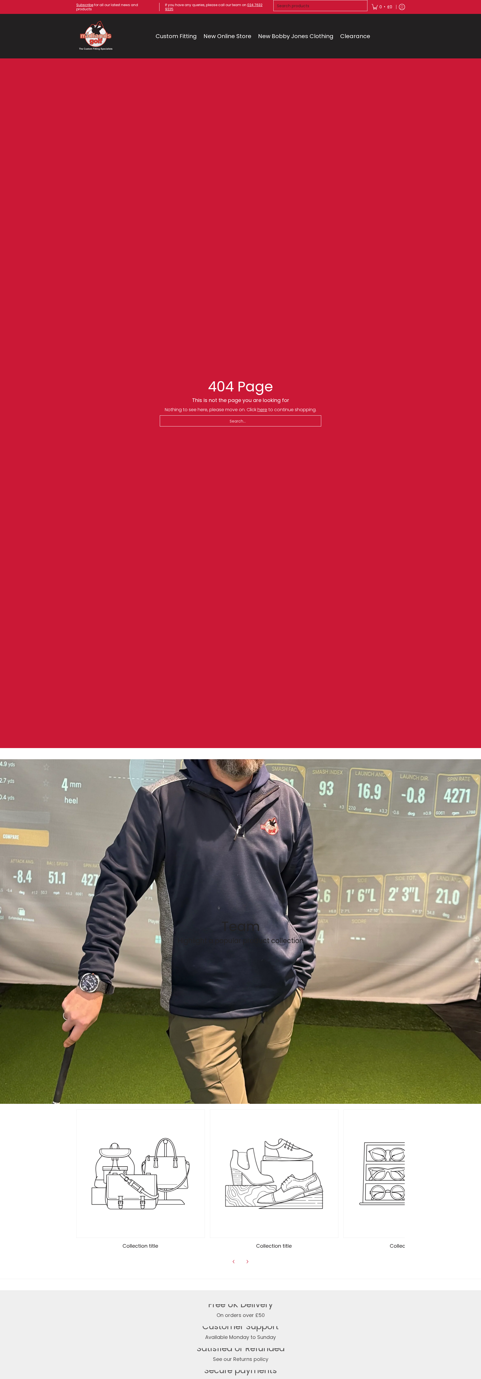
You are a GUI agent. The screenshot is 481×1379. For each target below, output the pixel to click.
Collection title (140, 1245)
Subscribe (84, 5)
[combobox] (240, 420)
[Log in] (402, 7)
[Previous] (234, 1261)
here (262, 409)
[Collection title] (140, 1173)
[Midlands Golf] (95, 36)
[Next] (247, 1261)
